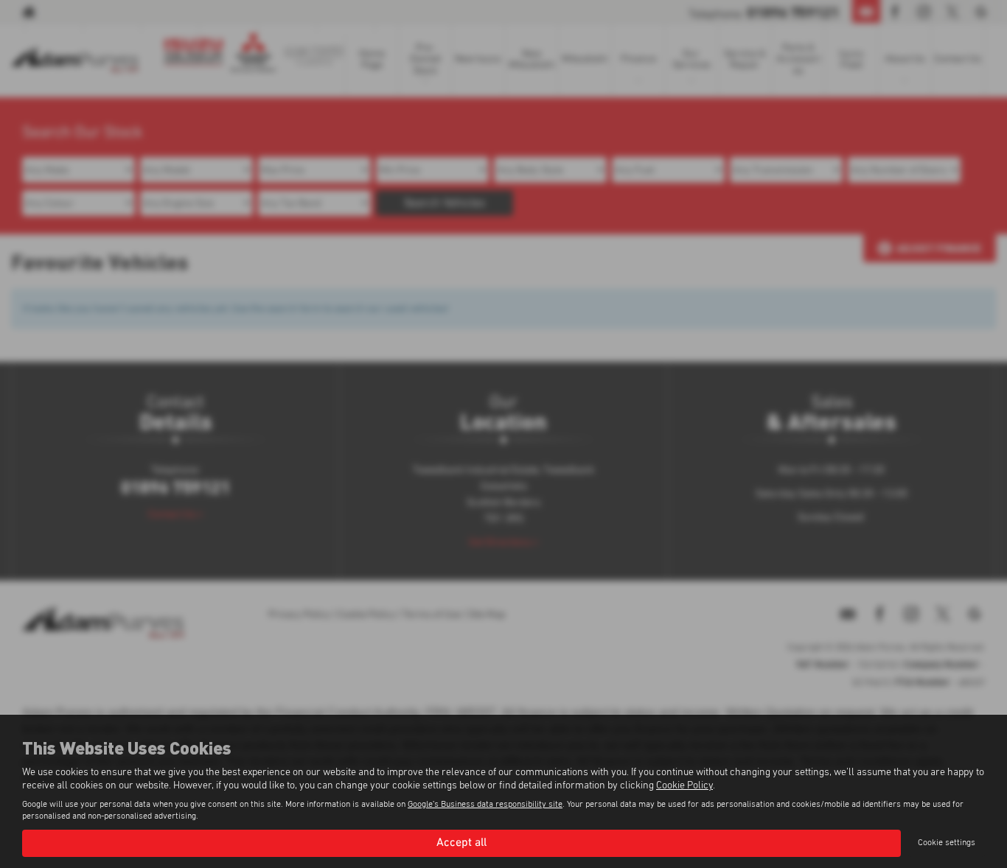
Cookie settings (946, 843)
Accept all (461, 843)
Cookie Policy (684, 785)
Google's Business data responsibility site (485, 804)
